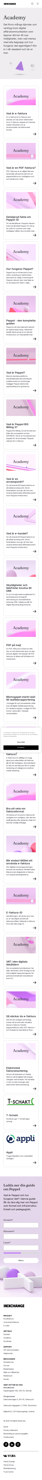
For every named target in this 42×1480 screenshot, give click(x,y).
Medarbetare (8, 1369)
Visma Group (8, 1465)
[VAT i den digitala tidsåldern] (35, 982)
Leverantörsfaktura (11, 1322)
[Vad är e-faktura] (35, 134)
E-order (6, 1326)
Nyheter (6, 1334)
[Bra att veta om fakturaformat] (35, 826)
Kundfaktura (8, 1319)
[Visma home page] (21, 1456)
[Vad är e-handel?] (35, 551)
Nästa (21, 1260)
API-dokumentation (11, 1350)
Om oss (6, 1366)
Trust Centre (8, 1472)
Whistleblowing (9, 1468)
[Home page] (9, 4)
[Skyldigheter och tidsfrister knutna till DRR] (35, 611)
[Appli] (35, 1162)
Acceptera (21, 747)
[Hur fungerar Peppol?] (35, 287)
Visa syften (21, 742)
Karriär (6, 1379)
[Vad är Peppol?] (35, 390)
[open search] (32, 4)
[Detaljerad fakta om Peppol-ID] (35, 235)
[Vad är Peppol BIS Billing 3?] (35, 445)
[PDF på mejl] (35, 663)
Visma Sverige (9, 1462)
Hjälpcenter (8, 1353)
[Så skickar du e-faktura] (35, 1034)
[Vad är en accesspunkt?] (35, 499)
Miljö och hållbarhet (11, 1372)
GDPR (5, 1427)
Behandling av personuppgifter (15, 1434)
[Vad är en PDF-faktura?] (35, 183)
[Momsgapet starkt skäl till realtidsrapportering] (35, 717)
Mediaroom (7, 1376)
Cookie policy (8, 1437)
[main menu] (37, 4)
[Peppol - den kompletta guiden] (35, 338)
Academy (7, 1338)
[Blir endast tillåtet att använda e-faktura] (35, 878)
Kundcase (7, 1341)
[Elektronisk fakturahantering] (35, 1088)
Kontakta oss (8, 1362)
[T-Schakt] (35, 1125)
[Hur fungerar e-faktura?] (35, 774)
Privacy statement (10, 1430)
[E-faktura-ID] (35, 928)
